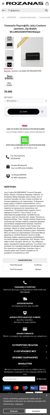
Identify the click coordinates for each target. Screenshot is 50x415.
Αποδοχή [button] (36, 411)
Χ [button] (46, 395)
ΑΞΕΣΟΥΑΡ (11, 17)
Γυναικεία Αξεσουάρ (28, 17)
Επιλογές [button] (14, 411)
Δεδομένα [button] (19, 404)
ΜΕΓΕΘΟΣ (8, 97)
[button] (9, 38)
